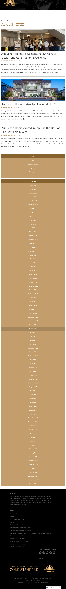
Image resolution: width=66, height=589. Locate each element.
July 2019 (33, 433)
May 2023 (33, 298)
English (50, 587)
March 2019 (33, 449)
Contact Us (13, 514)
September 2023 (33, 294)
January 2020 (33, 414)
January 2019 (33, 457)
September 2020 (33, 383)
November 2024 (33, 243)
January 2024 (33, 278)
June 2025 (33, 220)
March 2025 (33, 232)
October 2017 (33, 484)
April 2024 (33, 271)
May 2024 (33, 267)
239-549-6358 (37, 580)
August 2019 (33, 429)
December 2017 (33, 476)
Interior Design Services (17, 538)
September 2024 (33, 251)
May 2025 (33, 224)
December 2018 (33, 460)
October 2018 (33, 468)
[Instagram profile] (43, 552)
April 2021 (33, 364)
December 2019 (33, 418)
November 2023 (33, 286)
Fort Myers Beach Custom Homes (20, 527)
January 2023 (33, 313)
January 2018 (33, 472)
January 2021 (33, 371)
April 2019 (33, 445)
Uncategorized (33, 172)
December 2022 (33, 317)
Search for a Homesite (17, 536)
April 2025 (33, 228)
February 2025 (33, 236)
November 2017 (33, 480)
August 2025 (33, 212)
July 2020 (33, 391)
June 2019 (33, 437)
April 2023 (33, 302)
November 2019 (33, 422)
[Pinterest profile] (50, 552)
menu (61, 6)
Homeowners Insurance (17, 544)
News (12, 522)
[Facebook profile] (40, 552)
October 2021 (33, 352)
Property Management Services (19, 541)
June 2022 (33, 336)
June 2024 (33, 263)
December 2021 (33, 348)
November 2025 (33, 205)
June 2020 (33, 395)
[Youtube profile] (47, 552)
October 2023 (33, 290)
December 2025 (33, 201)
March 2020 (33, 406)
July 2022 (33, 333)
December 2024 (33, 239)
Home (12, 517)
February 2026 (33, 193)
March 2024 (33, 274)
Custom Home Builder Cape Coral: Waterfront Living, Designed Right (31, 533)
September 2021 (33, 356)
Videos (33, 176)
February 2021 (33, 367)
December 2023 (33, 282)
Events (33, 168)
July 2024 (33, 259)
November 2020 (33, 379)
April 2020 (33, 402)
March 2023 (33, 305)
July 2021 (33, 360)
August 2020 (33, 387)
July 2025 (33, 216)
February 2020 (33, 410)
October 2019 (33, 426)
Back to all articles (6, 21)
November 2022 (33, 321)
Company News (33, 164)
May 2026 (33, 185)
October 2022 (33, 325)
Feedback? (42, 558)
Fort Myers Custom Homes (18, 525)
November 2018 (33, 464)
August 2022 (33, 329)
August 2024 (33, 255)
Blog (33, 160)
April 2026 (33, 189)
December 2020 (33, 375)
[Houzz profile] (54, 552)
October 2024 (33, 247)
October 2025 (33, 208)
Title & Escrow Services (17, 547)
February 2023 (33, 309)
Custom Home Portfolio (17, 519)
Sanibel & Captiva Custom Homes (20, 530)
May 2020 (33, 398)
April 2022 (33, 340)
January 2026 (33, 197)
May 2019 (33, 441)
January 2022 (33, 344)
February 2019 (33, 453)
